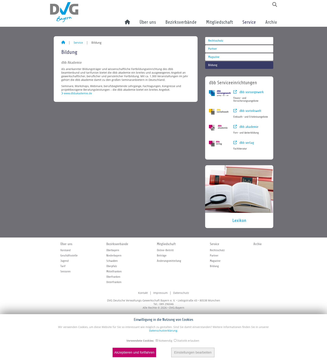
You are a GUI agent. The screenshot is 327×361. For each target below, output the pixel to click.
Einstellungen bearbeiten (193, 352)
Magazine (213, 57)
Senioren (65, 271)
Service (249, 22)
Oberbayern (112, 250)
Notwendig (165, 340)
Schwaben (112, 260)
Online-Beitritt (165, 250)
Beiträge (162, 255)
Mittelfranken (114, 271)
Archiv (271, 22)
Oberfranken (113, 276)
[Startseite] (63, 42)
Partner (212, 48)
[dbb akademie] (220, 128)
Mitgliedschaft (219, 22)
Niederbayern (113, 255)
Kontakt (143, 293)
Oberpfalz (111, 266)
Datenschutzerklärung (163, 330)
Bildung (212, 65)
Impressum (160, 293)
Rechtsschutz (215, 40)
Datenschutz (181, 293)
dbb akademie (248, 127)
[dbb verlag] (220, 143)
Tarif (62, 266)
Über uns (147, 22)
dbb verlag (246, 143)
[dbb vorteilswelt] (220, 112)
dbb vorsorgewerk (251, 92)
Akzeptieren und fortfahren (134, 352)
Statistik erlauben (188, 340)
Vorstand (65, 250)
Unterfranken (113, 282)
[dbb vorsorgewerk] (220, 93)
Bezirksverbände (181, 22)
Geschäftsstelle (69, 255)
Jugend (64, 260)
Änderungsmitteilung (169, 260)
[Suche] (273, 4)
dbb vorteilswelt (249, 111)
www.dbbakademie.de (78, 93)
